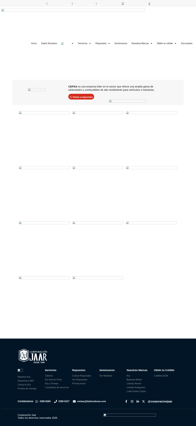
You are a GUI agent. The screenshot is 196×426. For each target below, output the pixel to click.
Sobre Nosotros (49, 43)
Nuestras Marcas (140, 43)
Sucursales (186, 43)
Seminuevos (121, 43)
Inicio (34, 43)
